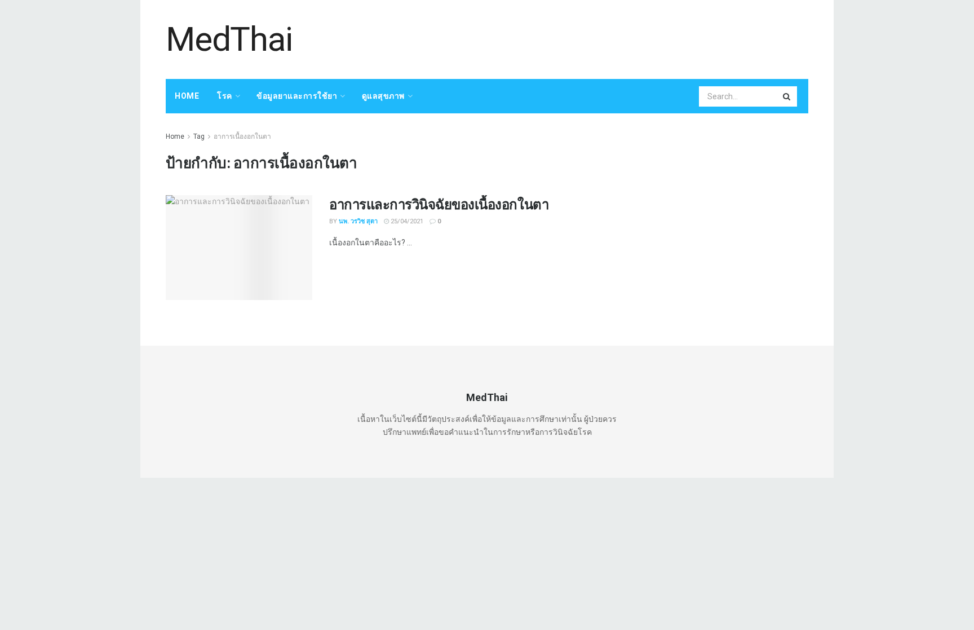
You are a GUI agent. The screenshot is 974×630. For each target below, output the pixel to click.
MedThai (229, 39)
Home (187, 95)
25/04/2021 (406, 221)
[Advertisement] (603, 37)
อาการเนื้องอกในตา (242, 136)
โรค (224, 95)
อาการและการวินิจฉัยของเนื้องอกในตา (438, 204)
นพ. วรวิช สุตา (358, 221)
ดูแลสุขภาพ (383, 95)
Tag (199, 136)
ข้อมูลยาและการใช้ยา (296, 95)
